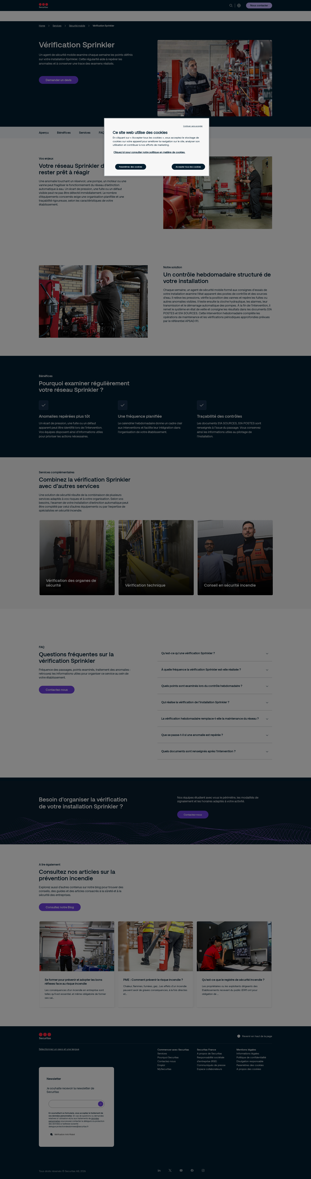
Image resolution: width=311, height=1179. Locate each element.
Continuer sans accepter (193, 126)
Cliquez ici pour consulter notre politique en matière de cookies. (149, 152)
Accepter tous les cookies (188, 167)
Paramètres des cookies (130, 167)
